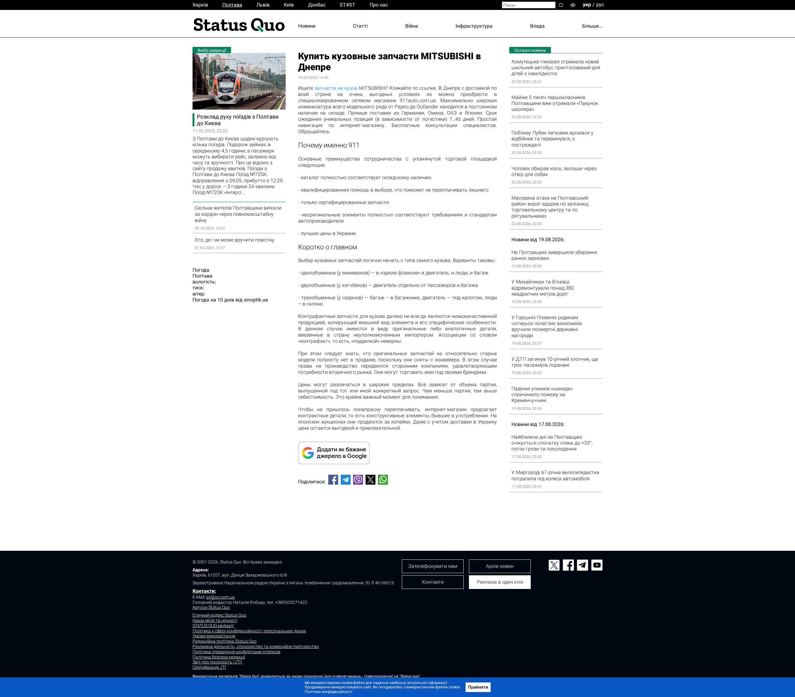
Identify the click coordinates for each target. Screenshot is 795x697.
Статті (360, 26)
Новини (307, 26)
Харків (200, 5)
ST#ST (347, 5)
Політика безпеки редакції (219, 656)
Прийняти (478, 687)
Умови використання (214, 635)
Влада (537, 26)
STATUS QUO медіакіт (213, 625)
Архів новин (500, 566)
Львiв (263, 5)
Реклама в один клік (500, 582)
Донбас (316, 5)
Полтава (232, 5)
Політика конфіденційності (328, 692)
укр (587, 4)
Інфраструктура (474, 26)
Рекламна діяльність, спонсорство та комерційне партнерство (256, 646)
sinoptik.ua (256, 300)
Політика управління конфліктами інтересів (236, 651)
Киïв (289, 5)
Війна (411, 26)
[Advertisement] (397, 510)
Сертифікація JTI (209, 667)
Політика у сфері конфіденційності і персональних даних (249, 630)
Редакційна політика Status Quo (225, 641)
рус (600, 4)
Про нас (379, 5)
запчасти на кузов (336, 88)
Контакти (433, 582)
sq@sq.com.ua (220, 597)
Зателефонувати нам (432, 566)
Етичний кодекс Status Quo (219, 615)
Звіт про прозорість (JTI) (217, 661)
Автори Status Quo (211, 607)
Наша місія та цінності (215, 620)
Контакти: (204, 591)
